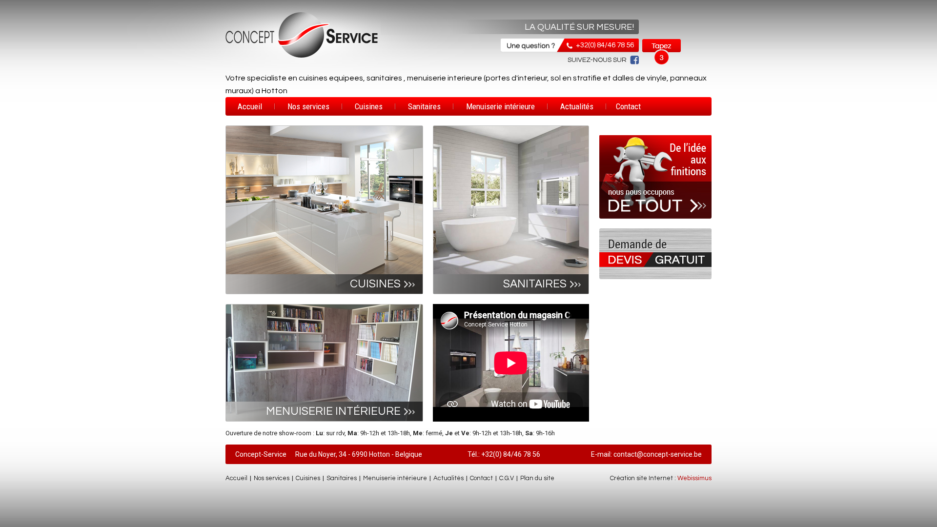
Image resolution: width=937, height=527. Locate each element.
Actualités (576, 106)
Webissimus (694, 478)
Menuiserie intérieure (500, 106)
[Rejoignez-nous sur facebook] (633, 60)
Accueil (250, 106)
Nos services (308, 106)
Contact (628, 106)
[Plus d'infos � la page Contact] (655, 277)
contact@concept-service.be (657, 454)
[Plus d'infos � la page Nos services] (655, 226)
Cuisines (369, 106)
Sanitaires (424, 106)
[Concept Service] (302, 57)
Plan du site (537, 478)
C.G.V (506, 478)
